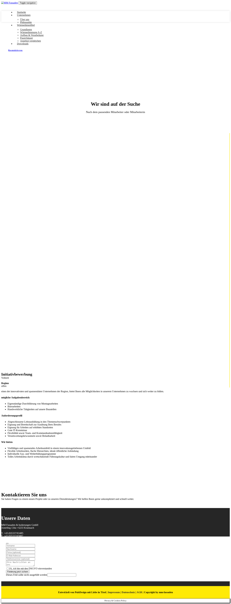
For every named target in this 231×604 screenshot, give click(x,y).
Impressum (114, 592)
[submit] (7, 543)
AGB (139, 592)
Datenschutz (128, 592)
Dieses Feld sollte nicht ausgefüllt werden (26, 574)
